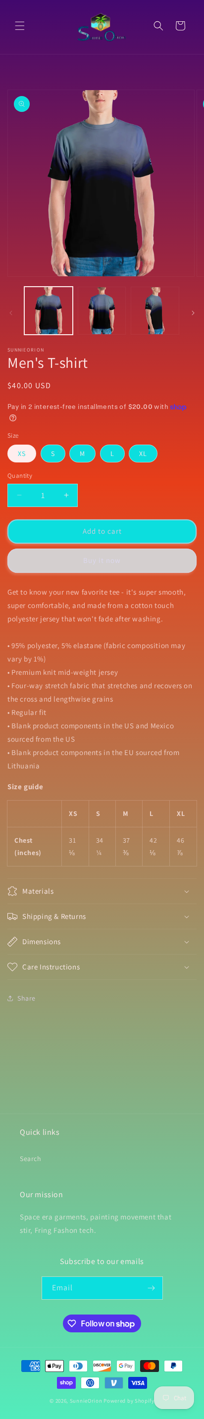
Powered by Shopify (128, 1400)
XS (22, 453)
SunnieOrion (86, 1400)
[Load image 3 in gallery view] (155, 311)
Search (31, 1158)
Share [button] (26, 998)
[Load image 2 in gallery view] (102, 311)
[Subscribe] (151, 1288)
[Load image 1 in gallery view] (48, 311)
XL (143, 453)
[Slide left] (11, 313)
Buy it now (102, 560)
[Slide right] (193, 313)
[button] (20, 26)
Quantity (19, 475)
